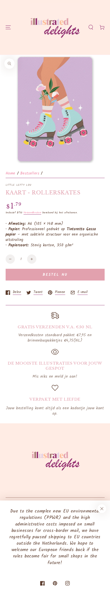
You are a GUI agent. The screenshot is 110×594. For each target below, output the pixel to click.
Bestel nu (55, 274)
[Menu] (8, 27)
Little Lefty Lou (19, 185)
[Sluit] (101, 508)
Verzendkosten (32, 213)
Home (10, 173)
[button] (90, 27)
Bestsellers (29, 173)
